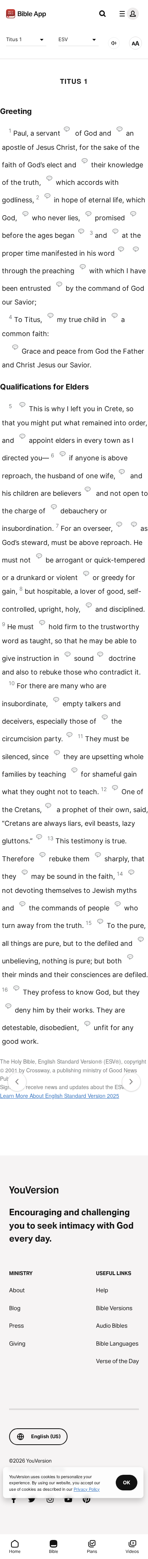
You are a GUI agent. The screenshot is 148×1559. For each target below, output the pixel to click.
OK (126, 1482)
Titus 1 (14, 39)
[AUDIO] (114, 43)
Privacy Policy (87, 1489)
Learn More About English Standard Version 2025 (59, 1095)
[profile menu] (127, 13)
